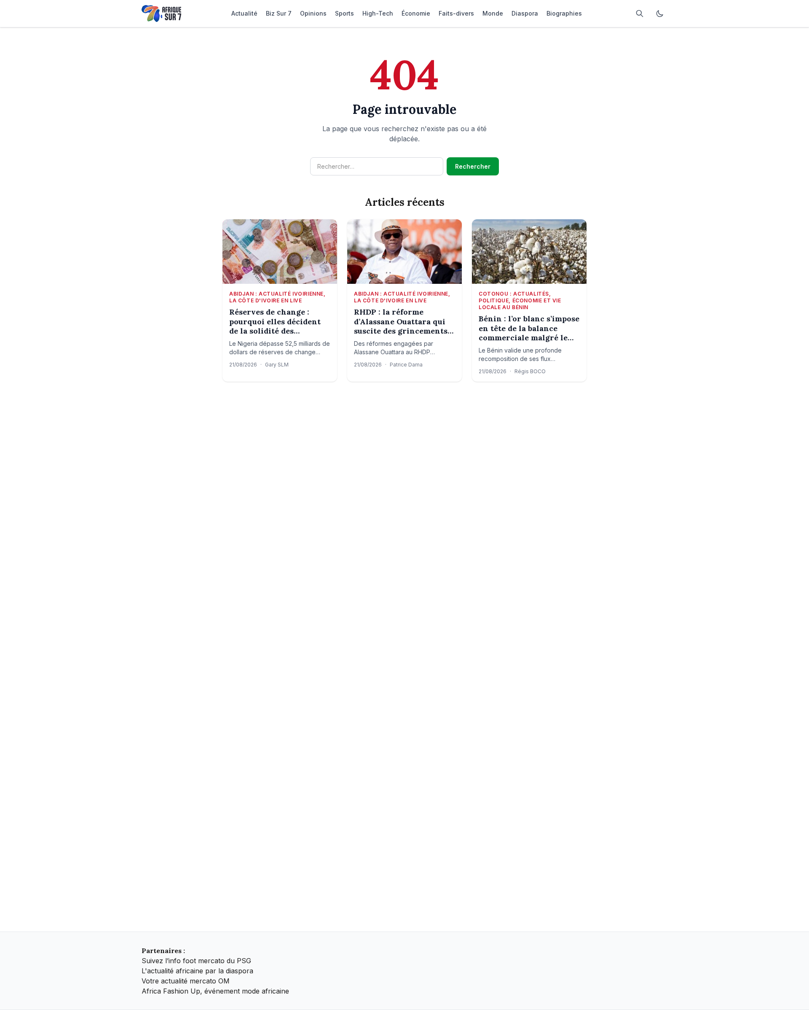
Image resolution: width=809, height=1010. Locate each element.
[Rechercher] (639, 13)
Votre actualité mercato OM (186, 981)
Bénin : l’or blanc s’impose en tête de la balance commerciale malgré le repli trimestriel (529, 328)
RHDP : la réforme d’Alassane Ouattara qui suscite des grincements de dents (400, 321)
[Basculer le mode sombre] (659, 13)
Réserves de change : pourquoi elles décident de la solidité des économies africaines (275, 321)
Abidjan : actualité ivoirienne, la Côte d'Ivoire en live (277, 297)
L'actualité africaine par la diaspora (197, 971)
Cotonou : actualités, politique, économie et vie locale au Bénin (520, 300)
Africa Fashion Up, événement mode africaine (215, 991)
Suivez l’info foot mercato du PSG (196, 960)
